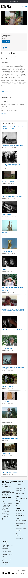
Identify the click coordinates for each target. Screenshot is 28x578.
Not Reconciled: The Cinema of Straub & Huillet (13, 128)
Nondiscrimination (6, 562)
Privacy (4, 564)
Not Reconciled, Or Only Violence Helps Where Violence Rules (11, 165)
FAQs (17, 533)
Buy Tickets (6, 41)
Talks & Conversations (21, 498)
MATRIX (18, 518)
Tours (17, 500)
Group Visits (5, 513)
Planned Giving (6, 546)
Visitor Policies (6, 514)
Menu (23, 6)
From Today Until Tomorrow (10, 472)
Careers (18, 535)
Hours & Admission (7, 503)
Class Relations (6, 214)
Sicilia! (4, 269)
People (17, 527)
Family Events (19, 501)
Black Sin (5, 420)
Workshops (18, 503)
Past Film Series (20, 493)
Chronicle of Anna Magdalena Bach (12, 145)
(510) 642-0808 (6, 491)
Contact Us (5, 494)
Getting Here (5, 509)
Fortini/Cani (5, 401)
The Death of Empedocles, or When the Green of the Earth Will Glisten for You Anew (13, 289)
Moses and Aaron (7, 251)
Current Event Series (21, 487)
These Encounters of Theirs (10, 438)
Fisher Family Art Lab (21, 532)
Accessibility (5, 511)
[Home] (7, 6)
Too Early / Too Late (8, 181)
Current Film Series (20, 490)
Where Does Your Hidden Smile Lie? (12, 330)
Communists (6, 453)
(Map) (3, 489)
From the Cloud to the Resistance (12, 196)
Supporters (5, 556)
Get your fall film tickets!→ (14, 1)
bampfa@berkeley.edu (8, 492)
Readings (18, 505)
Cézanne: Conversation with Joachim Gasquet (13, 368)
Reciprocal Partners (8, 554)
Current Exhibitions (20, 488)
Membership (5, 548)
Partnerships (19, 537)
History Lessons (7, 348)
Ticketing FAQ (6, 505)
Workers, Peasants (7, 386)
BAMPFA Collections (21, 520)
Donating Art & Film (8, 545)
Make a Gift (5, 543)
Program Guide (19, 538)
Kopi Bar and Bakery (21, 528)
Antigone (5, 232)
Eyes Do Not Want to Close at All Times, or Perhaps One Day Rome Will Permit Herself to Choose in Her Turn (13, 309)
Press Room (19, 530)
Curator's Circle (7, 550)
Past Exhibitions (20, 492)
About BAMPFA (20, 510)
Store (3, 519)
